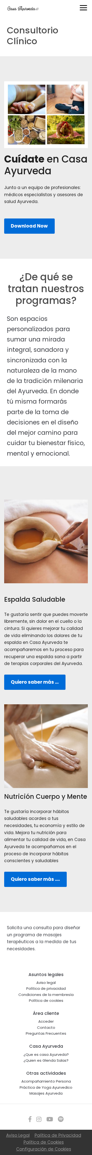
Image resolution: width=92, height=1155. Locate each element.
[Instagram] (38, 1119)
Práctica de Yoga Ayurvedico (46, 1087)
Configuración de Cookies (43, 1149)
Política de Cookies (44, 1142)
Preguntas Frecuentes (46, 1033)
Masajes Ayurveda (46, 1093)
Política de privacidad (46, 988)
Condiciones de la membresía (46, 994)
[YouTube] (49, 1119)
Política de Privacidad (58, 1135)
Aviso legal (46, 982)
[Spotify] (61, 1119)
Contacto (46, 1027)
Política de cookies (46, 1000)
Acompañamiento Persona (46, 1081)
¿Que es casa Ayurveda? (46, 1054)
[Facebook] (29, 1119)
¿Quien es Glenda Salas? (46, 1060)
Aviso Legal (18, 1135)
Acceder (46, 1021)
